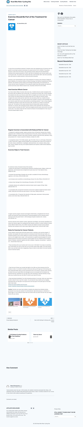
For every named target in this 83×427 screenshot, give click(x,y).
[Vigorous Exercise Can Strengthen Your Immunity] (30, 302)
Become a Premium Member (65, 5)
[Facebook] (25, 6)
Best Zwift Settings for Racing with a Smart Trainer (44, 320)
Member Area (73, 1)
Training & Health (55, 1)
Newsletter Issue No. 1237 (65, 70)
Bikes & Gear (47, 1)
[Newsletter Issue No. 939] (15, 302)
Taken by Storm (37, 334)
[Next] (51, 337)
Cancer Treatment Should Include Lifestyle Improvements (21, 286)
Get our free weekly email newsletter (14, 5)
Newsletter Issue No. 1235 (65, 76)
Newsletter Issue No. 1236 (65, 73)
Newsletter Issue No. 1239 (65, 64)
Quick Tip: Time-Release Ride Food (65, 57)
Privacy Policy (57, 409)
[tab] (30, 342)
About (74, 5)
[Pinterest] (27, 6)
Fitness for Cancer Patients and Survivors (17, 284)
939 (10, 312)
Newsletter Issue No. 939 (13, 306)
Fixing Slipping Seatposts (12, 319)
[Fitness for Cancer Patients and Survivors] (45, 302)
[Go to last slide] (10, 337)
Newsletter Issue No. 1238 (65, 67)
